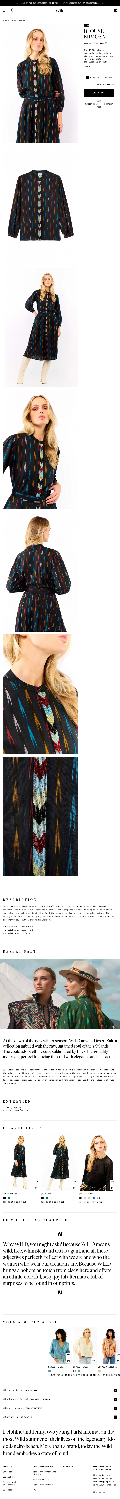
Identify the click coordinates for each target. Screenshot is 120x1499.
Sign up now (99, 1492)
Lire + (87, 67)
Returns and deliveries (9, 1483)
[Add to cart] (36, 1187)
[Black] (4, 1198)
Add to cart (98, 92)
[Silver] (85, 1198)
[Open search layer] (12, 10)
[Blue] (93, 1198)
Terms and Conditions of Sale (44, 1473)
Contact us (9, 1477)
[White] (54, 1371)
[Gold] (89, 1198)
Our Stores (9, 1490)
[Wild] (60, 10)
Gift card (8, 1472)
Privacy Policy (41, 1479)
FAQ (34, 1490)
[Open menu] (4, 10)
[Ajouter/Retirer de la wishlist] (36, 1182)
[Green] (9, 1198)
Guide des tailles (105, 85)
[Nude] (99, 1371)
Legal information (43, 1484)
